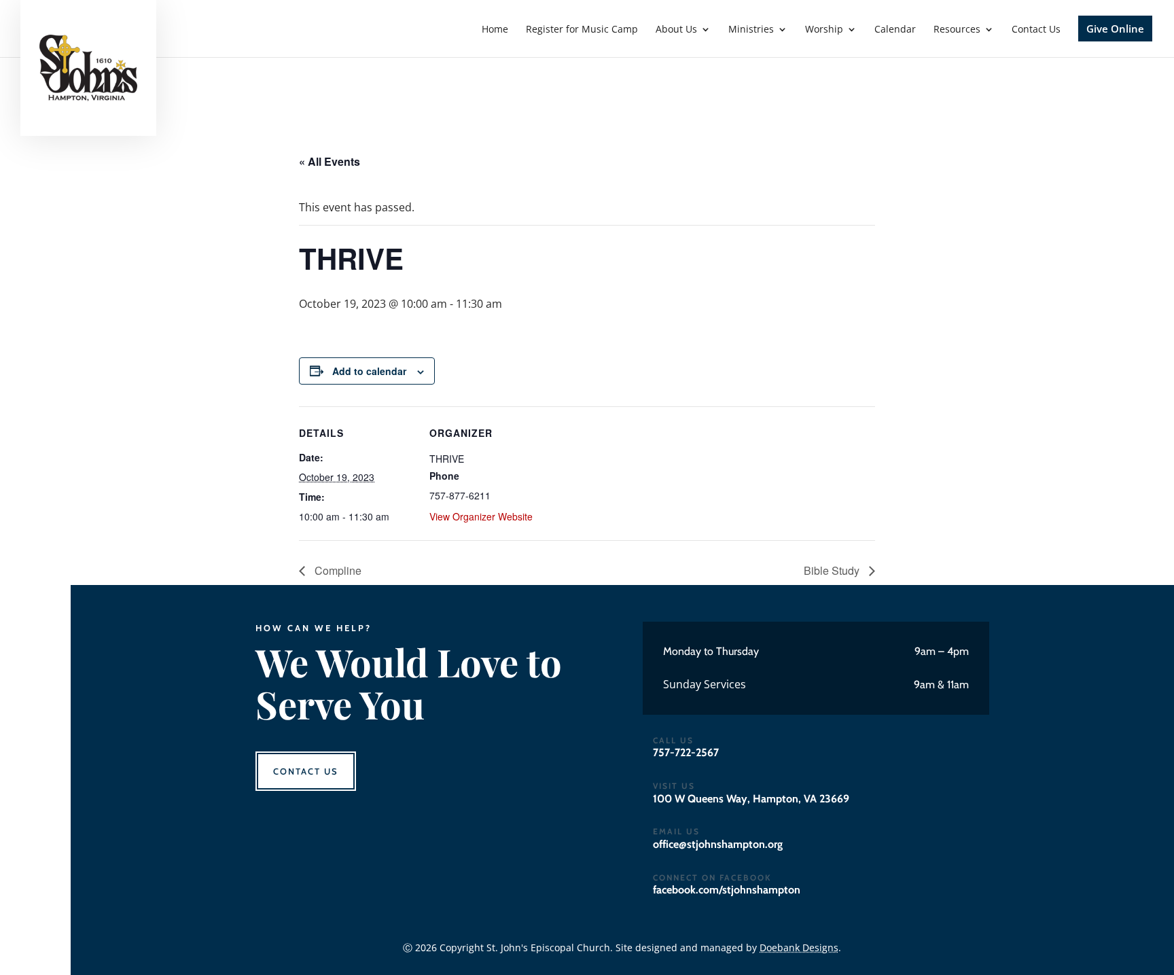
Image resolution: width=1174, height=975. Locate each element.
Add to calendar (369, 371)
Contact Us (305, 771)
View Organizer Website (481, 516)
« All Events (329, 161)
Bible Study (833, 570)
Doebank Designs (799, 947)
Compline (336, 570)
